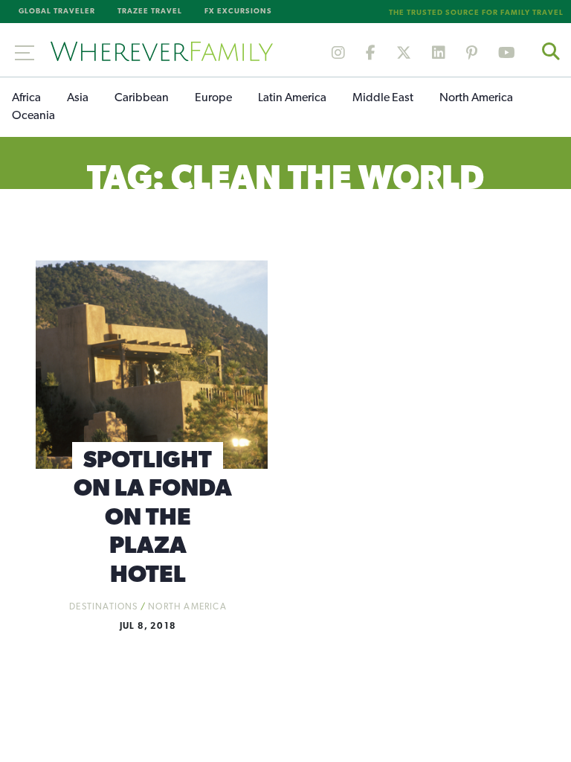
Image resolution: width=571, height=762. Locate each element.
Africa (26, 98)
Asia (77, 98)
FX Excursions (238, 11)
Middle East (382, 98)
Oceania (33, 116)
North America (476, 98)
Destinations (103, 607)
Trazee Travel (149, 11)
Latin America (292, 98)
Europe (213, 98)
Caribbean (141, 98)
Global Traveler (57, 11)
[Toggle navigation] (24, 50)
